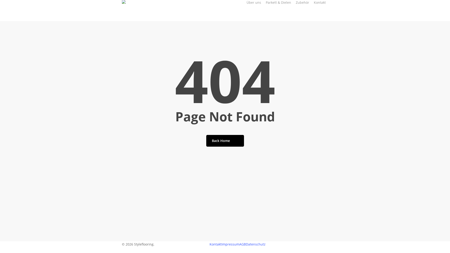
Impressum (230, 244)
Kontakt (215, 244)
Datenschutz (256, 244)
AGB (242, 244)
